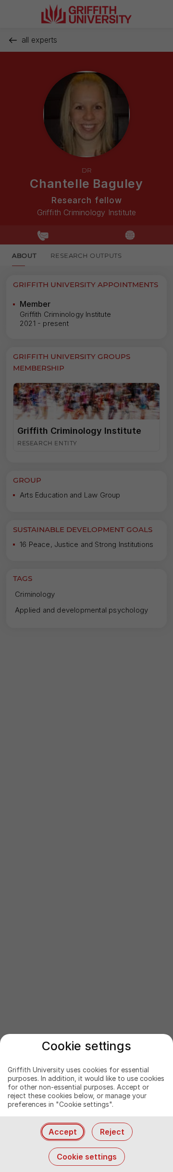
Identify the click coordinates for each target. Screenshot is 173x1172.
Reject (112, 1132)
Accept (63, 1132)
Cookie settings (87, 1156)
